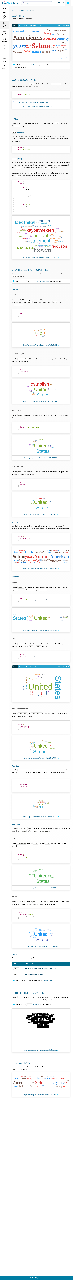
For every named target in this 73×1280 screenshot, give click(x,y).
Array (17, 159)
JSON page (33, 1004)
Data (15, 119)
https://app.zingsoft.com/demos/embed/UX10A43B (40, 514)
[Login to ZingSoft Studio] (68, 3)
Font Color (16, 824)
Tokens (14, 954)
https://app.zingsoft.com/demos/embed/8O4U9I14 (40, 1050)
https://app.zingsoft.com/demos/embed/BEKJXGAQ (40, 816)
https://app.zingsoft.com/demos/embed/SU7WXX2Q (40, 758)
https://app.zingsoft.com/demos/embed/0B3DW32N (40, 568)
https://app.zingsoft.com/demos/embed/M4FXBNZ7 (40, 106)
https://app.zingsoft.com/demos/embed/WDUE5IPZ (40, 345)
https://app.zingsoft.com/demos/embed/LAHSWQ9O (40, 946)
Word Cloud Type (24, 79)
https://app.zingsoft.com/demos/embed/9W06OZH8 (40, 630)
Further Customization (28, 993)
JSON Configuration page (38, 281)
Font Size (15, 766)
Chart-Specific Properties (30, 269)
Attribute (18, 132)
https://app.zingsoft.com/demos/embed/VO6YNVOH (40, 458)
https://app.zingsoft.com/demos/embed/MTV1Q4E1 (40, 257)
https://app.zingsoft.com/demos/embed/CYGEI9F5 (40, 1094)
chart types (22, 10)
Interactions (21, 1062)
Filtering (15, 289)
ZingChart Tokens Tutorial (50, 980)
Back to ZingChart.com (38, 1278)
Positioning (16, 576)
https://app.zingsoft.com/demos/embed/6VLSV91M (40, 888)
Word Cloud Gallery (30, 65)
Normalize (15, 522)
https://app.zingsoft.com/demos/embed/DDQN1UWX (40, 401)
